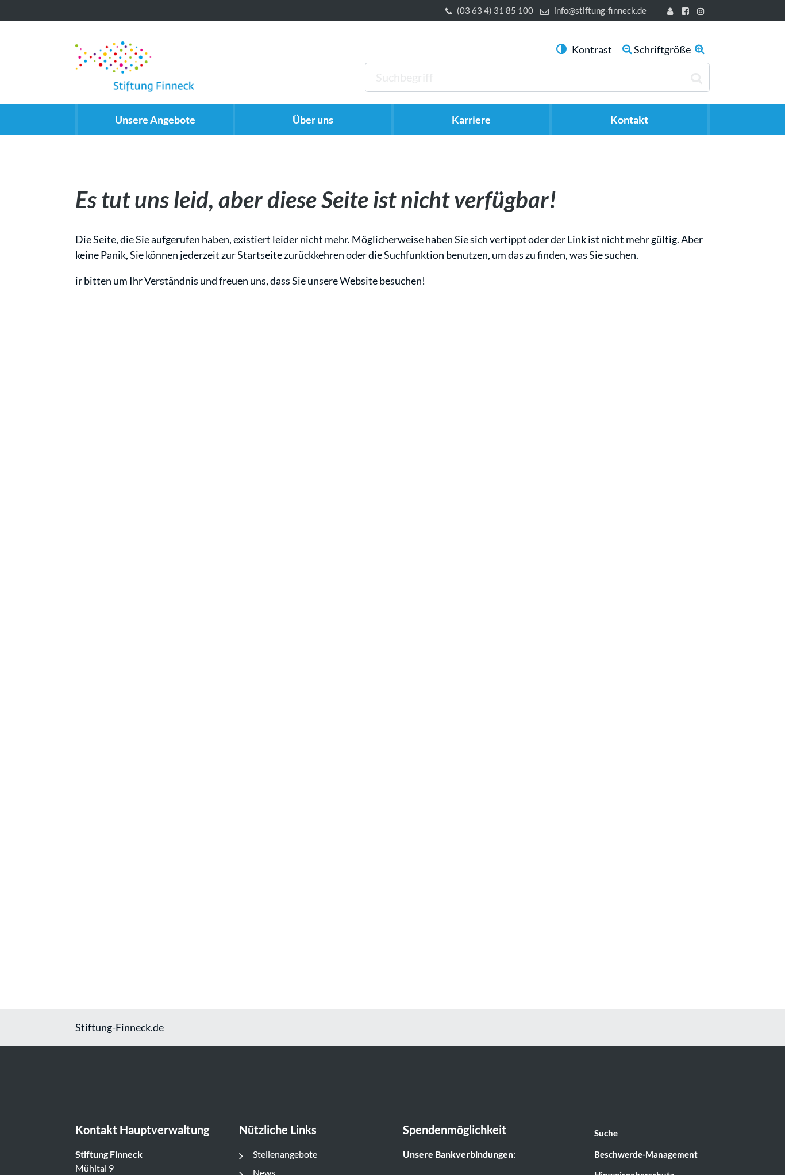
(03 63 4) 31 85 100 (495, 11)
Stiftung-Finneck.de (119, 1027)
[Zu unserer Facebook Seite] (687, 12)
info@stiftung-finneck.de (600, 11)
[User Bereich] (672, 12)
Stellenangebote (285, 1154)
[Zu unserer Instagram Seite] (702, 12)
